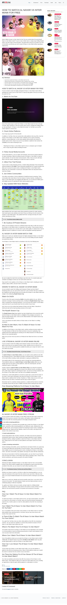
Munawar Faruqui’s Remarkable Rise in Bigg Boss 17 (11, 579)
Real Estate (46, 2)
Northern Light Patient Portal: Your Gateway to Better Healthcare (58, 31)
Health (52, 2)
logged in (9, 589)
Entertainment (35, 2)
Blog (29, 2)
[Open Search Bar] (63, 2)
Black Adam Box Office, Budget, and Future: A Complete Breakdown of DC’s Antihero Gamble (57, 17)
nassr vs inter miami (6, 566)
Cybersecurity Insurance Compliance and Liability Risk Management (58, 25)
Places (60, 2)
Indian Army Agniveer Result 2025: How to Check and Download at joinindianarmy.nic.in (58, 39)
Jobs (56, 2)
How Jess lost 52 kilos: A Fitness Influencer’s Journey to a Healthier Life (57, 52)
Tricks (41, 2)
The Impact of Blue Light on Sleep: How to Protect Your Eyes (58, 46)
